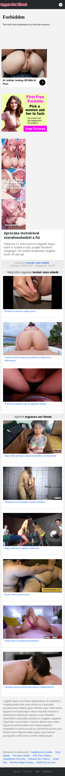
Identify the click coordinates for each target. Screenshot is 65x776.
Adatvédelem (47, 772)
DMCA (37, 772)
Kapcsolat (17, 772)
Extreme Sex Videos (39, 759)
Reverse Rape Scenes (22, 762)
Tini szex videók (21, 755)
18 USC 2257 (27, 772)
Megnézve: (41, 265)
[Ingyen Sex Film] (14, 4)
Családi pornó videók (41, 752)
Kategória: (20, 262)
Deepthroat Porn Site (14, 759)
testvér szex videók (37, 262)
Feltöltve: (15, 265)
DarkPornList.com (45, 762)
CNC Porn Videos (42, 755)
